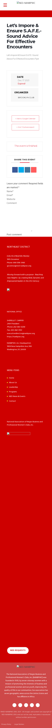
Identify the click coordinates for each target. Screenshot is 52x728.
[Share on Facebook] (15, 170)
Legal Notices (19, 724)
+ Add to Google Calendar (25, 119)
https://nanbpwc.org (15, 336)
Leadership (13, 387)
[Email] (33, 170)
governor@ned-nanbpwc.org (19, 266)
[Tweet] (21, 170)
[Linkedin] (27, 170)
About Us (13, 382)
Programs (13, 391)
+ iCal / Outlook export (25, 127)
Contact (12, 401)
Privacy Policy (6, 724)
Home (11, 378)
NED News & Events (17, 396)
